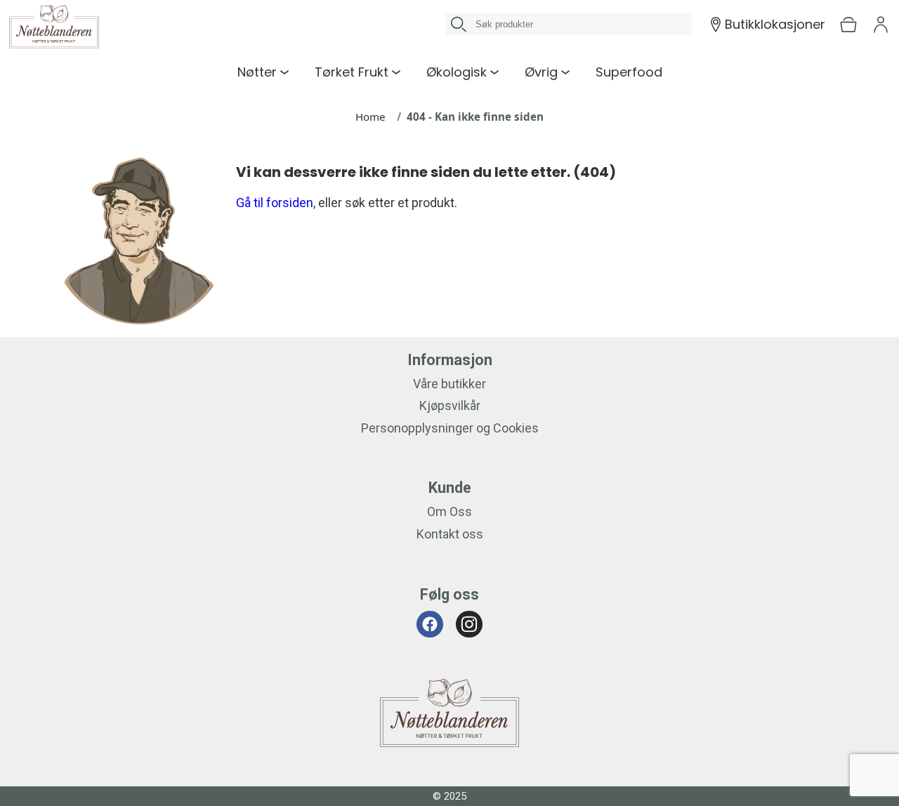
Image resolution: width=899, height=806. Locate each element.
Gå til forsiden (274, 202)
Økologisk (456, 72)
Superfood (629, 72)
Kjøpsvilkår (449, 405)
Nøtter (257, 72)
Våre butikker (449, 383)
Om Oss (449, 511)
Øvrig (541, 72)
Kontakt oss (449, 534)
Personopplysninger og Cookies (450, 428)
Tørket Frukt (351, 72)
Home (370, 116)
